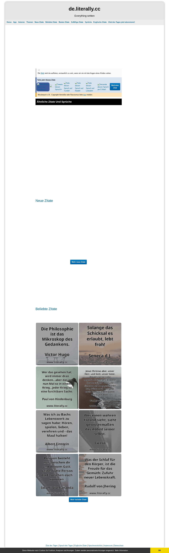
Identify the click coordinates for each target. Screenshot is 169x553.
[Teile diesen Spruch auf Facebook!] (43, 89)
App (15, 22)
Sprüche (88, 22)
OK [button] (159, 550)
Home (9, 22)
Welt (42, 73)
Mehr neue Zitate (78, 262)
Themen (29, 22)
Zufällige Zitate (77, 22)
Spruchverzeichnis (95, 546)
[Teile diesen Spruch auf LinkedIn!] (91, 91)
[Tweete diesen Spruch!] (59, 89)
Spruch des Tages (66, 546)
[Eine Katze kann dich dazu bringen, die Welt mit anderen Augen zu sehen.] (100, 110)
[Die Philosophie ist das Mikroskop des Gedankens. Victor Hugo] (57, 365)
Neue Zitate (39, 22)
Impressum (108, 546)
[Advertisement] (79, 44)
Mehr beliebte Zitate (78, 500)
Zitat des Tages (52, 546)
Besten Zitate (64, 22)
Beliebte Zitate (51, 22)
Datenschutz (118, 546)
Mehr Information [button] (121, 550)
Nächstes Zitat (115, 86)
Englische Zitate (100, 22)
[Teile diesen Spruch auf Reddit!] (80, 91)
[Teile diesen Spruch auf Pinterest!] (52, 87)
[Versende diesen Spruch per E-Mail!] (103, 89)
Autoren (21, 22)
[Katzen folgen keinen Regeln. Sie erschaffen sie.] (55, 234)
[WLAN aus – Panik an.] (45, 247)
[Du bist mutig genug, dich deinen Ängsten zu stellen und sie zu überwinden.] (100, 222)
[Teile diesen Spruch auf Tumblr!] (69, 91)
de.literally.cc (84, 9)
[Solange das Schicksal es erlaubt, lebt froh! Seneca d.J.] (100, 365)
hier (84, 95)
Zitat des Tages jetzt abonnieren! (121, 22)
